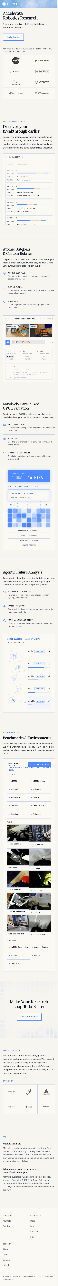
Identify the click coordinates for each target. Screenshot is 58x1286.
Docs (32, 1221)
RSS (32, 1237)
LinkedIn (6, 1265)
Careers (6, 1260)
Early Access (13, 37)
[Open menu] (53, 4)
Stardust (6, 1226)
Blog (32, 1226)
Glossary (34, 1232)
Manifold (7, 1221)
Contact (6, 1254)
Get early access (29, 1016)
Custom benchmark (39, 764)
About (5, 1249)
